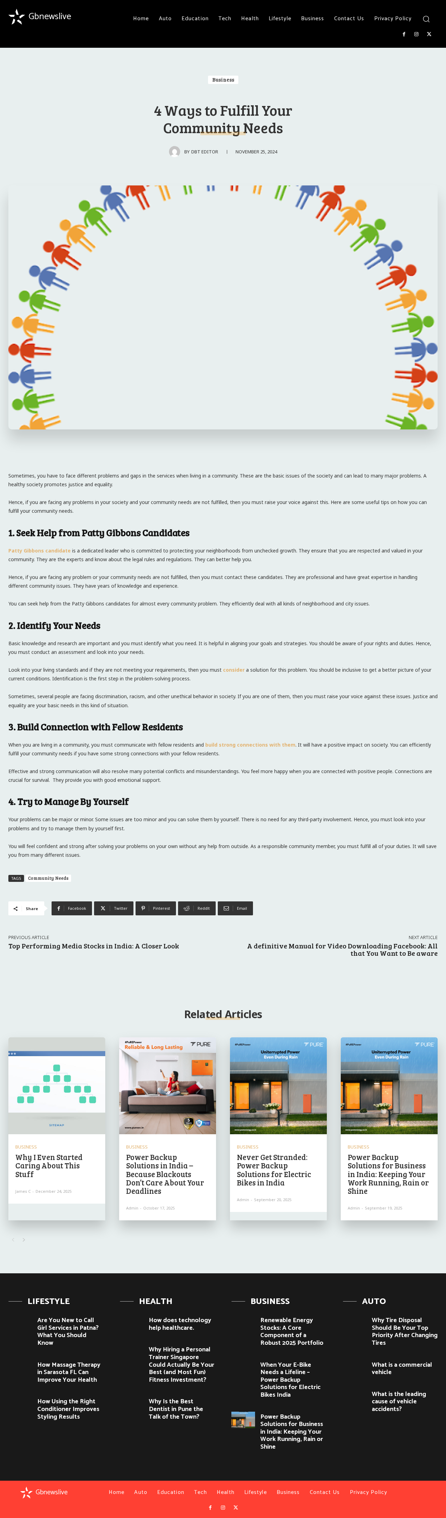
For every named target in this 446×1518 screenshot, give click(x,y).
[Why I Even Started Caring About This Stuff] (56, 1085)
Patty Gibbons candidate (39, 550)
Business (223, 79)
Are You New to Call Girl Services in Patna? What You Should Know (68, 1331)
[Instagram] (416, 34)
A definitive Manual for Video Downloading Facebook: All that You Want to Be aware (342, 949)
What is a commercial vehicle (402, 1369)
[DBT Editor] (176, 151)
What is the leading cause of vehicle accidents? (399, 1401)
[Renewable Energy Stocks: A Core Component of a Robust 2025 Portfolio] (243, 1323)
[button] (426, 18)
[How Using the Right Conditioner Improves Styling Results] (20, 1404)
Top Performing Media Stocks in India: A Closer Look (93, 946)
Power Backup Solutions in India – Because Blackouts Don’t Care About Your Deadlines (165, 1174)
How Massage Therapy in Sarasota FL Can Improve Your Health (68, 1372)
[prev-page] (12, 1239)
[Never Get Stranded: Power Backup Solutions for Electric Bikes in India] (278, 1085)
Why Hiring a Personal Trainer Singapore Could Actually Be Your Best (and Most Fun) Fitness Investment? (181, 1364)
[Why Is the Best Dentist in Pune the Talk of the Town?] (132, 1404)
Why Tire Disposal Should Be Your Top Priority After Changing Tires (405, 1331)
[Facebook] (404, 34)
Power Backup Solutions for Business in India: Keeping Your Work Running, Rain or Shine (388, 1174)
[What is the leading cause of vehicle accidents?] (355, 1397)
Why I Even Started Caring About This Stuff (49, 1165)
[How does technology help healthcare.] (132, 1323)
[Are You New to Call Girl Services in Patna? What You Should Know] (20, 1323)
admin (132, 1208)
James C (23, 1191)
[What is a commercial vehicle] (355, 1368)
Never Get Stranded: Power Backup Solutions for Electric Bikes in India (274, 1170)
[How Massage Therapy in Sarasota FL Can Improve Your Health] (20, 1368)
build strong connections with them (250, 744)
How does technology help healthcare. (180, 1324)
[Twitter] (429, 34)
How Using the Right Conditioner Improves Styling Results (68, 1409)
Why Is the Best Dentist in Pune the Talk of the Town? (176, 1409)
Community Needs (48, 878)
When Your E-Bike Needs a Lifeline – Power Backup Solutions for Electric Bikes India (290, 1380)
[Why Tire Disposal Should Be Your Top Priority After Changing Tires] (355, 1323)
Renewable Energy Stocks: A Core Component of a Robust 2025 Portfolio (291, 1331)
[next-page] (24, 1239)
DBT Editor (204, 151)
